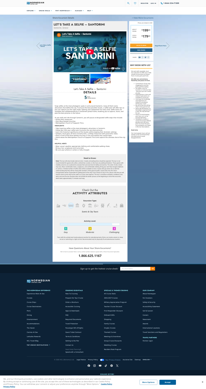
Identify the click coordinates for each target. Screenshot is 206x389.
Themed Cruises (110, 332)
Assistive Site (128, 360)
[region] (103, 382)
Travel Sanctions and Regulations (155, 332)
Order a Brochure (72, 302)
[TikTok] (106, 365)
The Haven (31, 328)
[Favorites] (135, 3)
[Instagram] (94, 365)
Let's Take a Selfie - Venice (45, 45)
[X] (117, 365)
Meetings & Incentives (112, 336)
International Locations (151, 328)
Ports (29, 311)
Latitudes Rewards (34, 336)
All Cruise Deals (110, 294)
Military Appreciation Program (115, 302)
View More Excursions (143, 18)
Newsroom (147, 319)
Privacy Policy (9, 386)
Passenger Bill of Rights (74, 328)
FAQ (66, 315)
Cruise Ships (31, 302)
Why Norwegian (62, 11)
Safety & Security (149, 302)
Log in (153, 3)
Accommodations (33, 324)
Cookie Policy (106, 384)
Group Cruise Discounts (113, 341)
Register (144, 3)
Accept (168, 382)
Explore (30, 11)
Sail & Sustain (148, 311)
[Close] (202, 382)
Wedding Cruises (110, 345)
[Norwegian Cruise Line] (35, 3)
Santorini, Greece (61, 27)
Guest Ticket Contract (73, 332)
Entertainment (32, 319)
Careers (145, 315)
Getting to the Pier (72, 341)
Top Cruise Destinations (37, 345)
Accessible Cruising (72, 306)
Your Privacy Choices (113, 360)
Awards (145, 324)
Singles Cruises (110, 328)
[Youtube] (100, 365)
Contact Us (69, 345)
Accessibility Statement (151, 306)
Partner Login (148, 341)
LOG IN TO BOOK (141, 45)
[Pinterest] (148, 57)
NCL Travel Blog (33, 341)
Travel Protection (71, 324)
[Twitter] (145, 57)
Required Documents (73, 319)
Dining (29, 315)
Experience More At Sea (36, 294)
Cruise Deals (44, 11)
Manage (78, 11)
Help (89, 11)
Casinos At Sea (32, 332)
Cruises (29, 298)
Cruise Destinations (34, 306)
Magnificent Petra (160, 46)
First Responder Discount (113, 311)
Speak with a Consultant (74, 352)
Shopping (107, 319)
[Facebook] (142, 57)
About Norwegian (149, 294)
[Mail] (139, 57)
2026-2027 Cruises (111, 298)
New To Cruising (71, 294)
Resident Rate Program (112, 349)
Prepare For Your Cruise (74, 298)
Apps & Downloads (72, 311)
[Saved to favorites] (123, 69)
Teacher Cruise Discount (113, 306)
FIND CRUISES (141, 50)
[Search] (128, 3)
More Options (148, 382)
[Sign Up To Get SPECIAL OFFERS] (152, 269)
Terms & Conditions (72, 336)
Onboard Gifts (109, 315)
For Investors (147, 298)
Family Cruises (109, 324)
